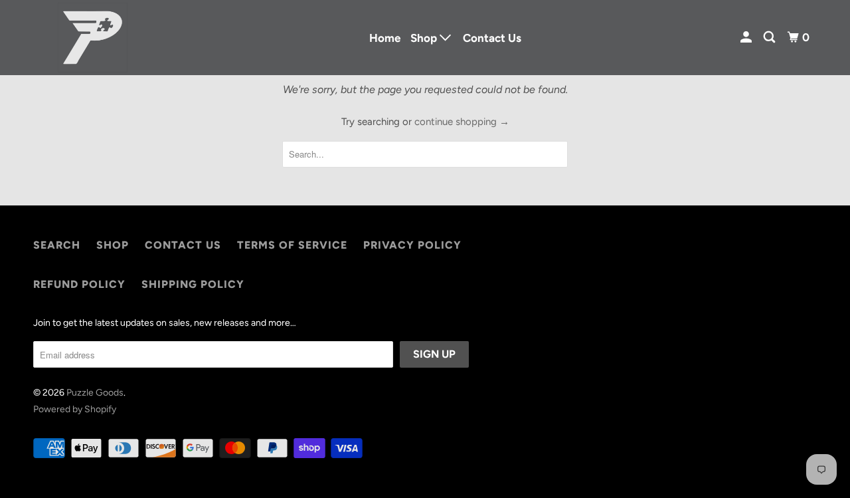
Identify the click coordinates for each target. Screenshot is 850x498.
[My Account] (747, 38)
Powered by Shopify (74, 409)
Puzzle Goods (95, 392)
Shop (112, 245)
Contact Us (492, 38)
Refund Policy (79, 284)
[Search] (770, 38)
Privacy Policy (412, 245)
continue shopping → (461, 122)
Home (384, 38)
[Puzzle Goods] (93, 37)
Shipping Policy (192, 284)
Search (56, 245)
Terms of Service (292, 245)
